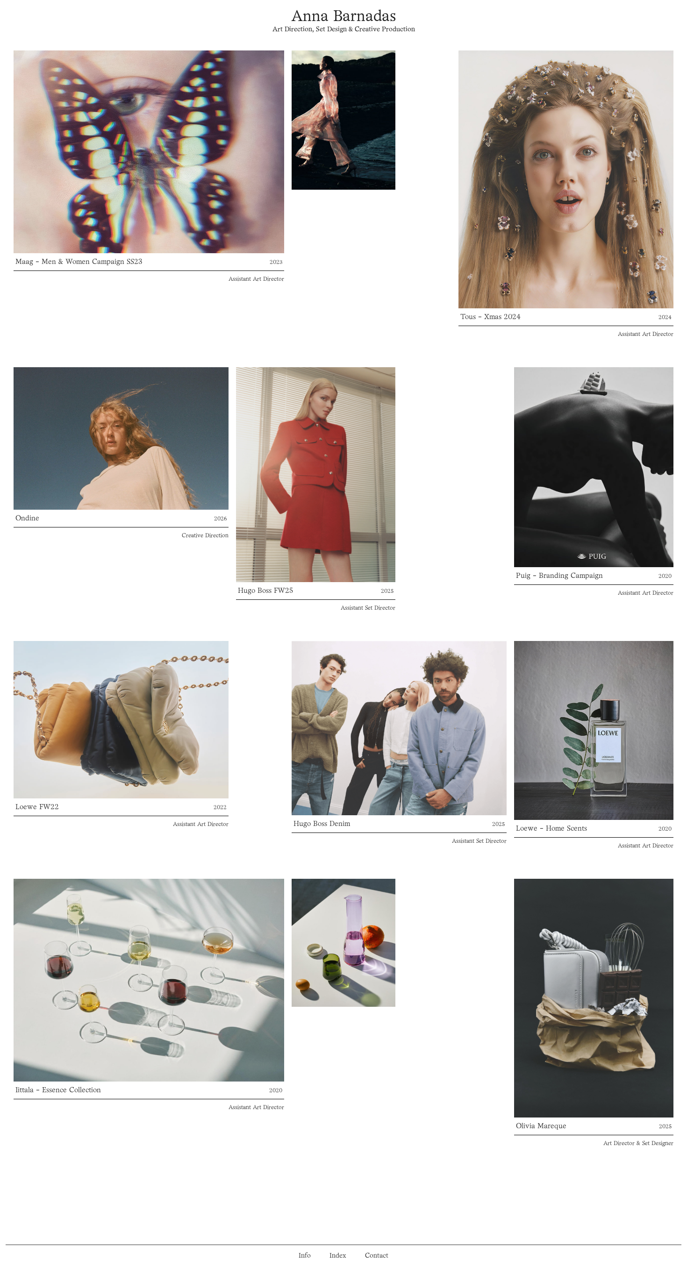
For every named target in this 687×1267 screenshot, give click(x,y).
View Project (149, 152)
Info (305, 1256)
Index (337, 1256)
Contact (376, 1256)
